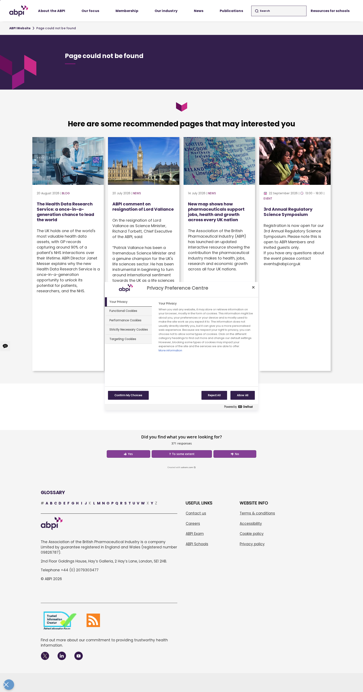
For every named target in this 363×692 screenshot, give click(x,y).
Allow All (242, 395)
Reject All (214, 395)
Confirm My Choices (128, 395)
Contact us (196, 513)
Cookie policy (252, 533)
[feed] (93, 620)
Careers (193, 523)
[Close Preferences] (9, 684)
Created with (180, 467)
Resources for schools (330, 10)
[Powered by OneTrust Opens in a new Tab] (240, 407)
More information (170, 350)
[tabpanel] (207, 328)
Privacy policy (252, 543)
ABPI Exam (195, 533)
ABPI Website (20, 28)
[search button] (257, 11)
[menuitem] (52, 10)
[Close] (253, 287)
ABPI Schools (197, 543)
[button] (128, 454)
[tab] (128, 302)
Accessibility (251, 523)
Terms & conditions (257, 513)
